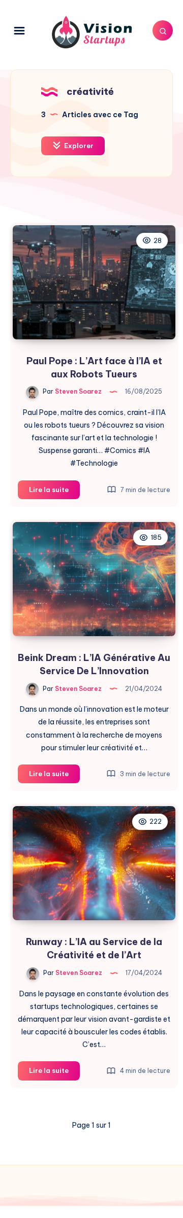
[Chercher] (162, 30)
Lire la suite (54, 492)
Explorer (78, 146)
